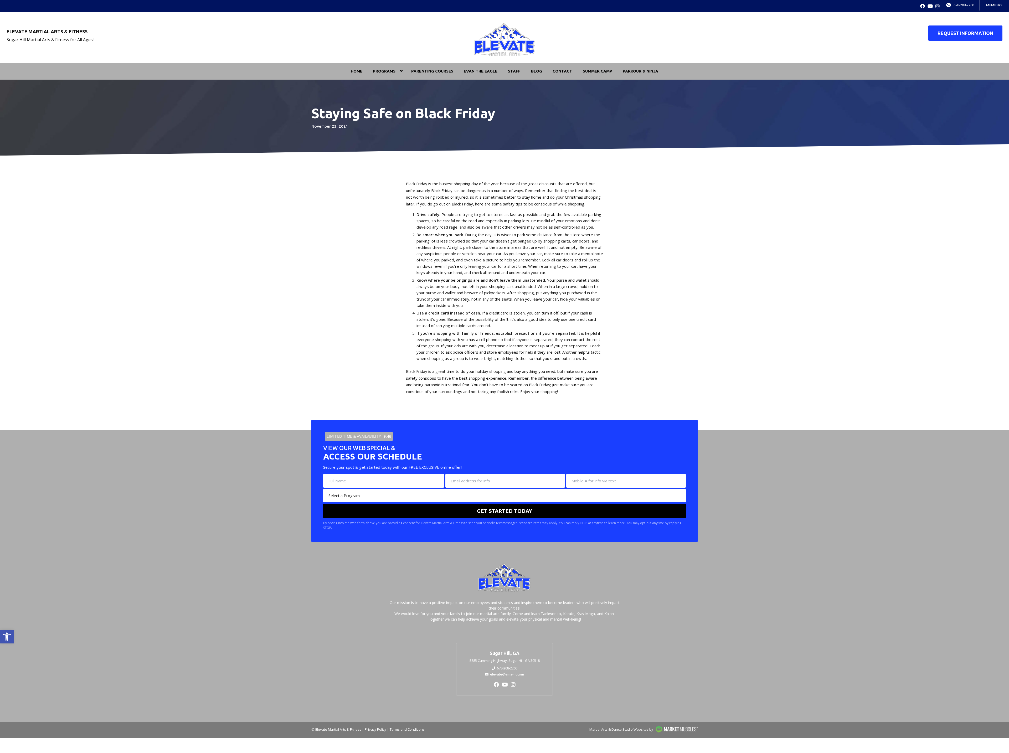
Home (356, 71)
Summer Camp (597, 71)
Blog (536, 71)
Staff (514, 71)
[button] (7, 636)
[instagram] (937, 6)
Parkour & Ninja (640, 71)
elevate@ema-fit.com (507, 674)
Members (994, 5)
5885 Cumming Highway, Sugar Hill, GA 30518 (505, 660)
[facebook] (922, 6)
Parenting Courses (432, 71)
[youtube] (930, 6)
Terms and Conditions (407, 729)
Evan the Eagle (480, 71)
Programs (384, 71)
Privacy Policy (375, 729)
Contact (562, 71)
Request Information (965, 33)
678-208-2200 (964, 5)
